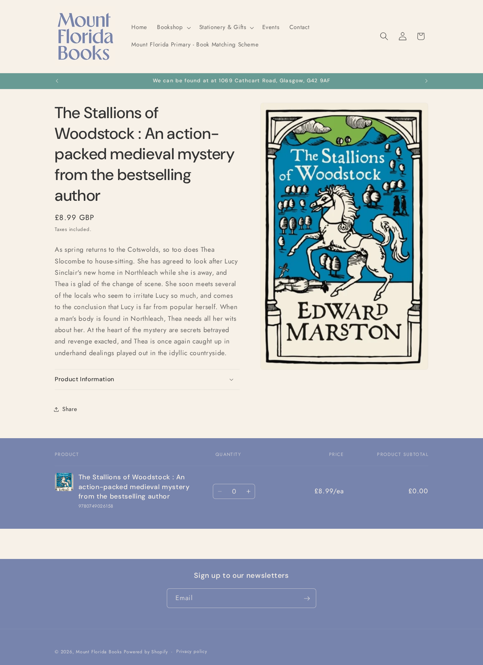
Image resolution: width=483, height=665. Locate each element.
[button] (173, 27)
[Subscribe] (307, 598)
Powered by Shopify (146, 652)
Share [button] (69, 409)
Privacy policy (191, 651)
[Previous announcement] (57, 81)
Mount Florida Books (99, 652)
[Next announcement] (426, 81)
